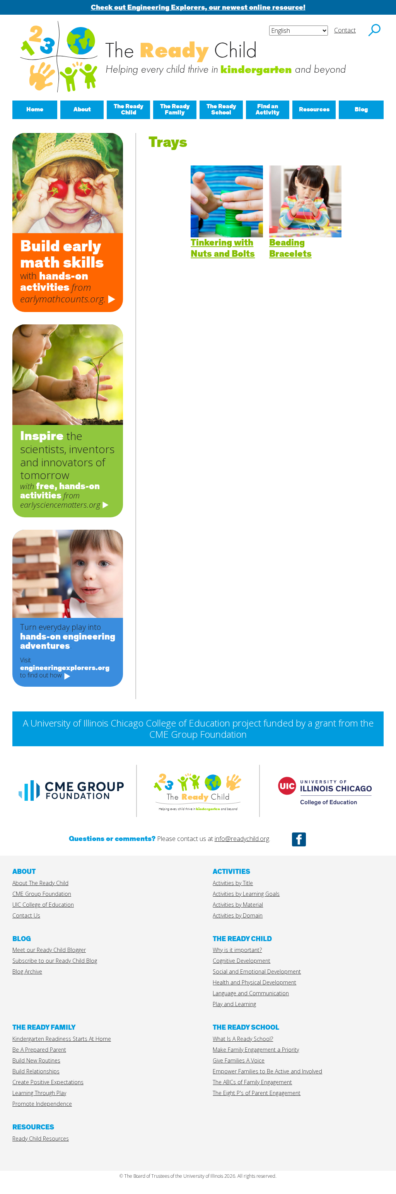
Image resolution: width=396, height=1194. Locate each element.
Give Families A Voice (239, 1060)
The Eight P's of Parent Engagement (256, 1093)
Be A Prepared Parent (39, 1049)
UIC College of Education (43, 904)
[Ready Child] (198, 782)
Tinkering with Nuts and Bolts (223, 248)
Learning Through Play (39, 1093)
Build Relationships (36, 1071)
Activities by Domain (238, 915)
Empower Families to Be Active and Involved (267, 1071)
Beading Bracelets (290, 248)
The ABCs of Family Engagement (252, 1082)
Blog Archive (27, 971)
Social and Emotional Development (257, 971)
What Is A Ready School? (243, 1038)
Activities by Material (238, 904)
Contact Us (26, 915)
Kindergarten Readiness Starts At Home (61, 1038)
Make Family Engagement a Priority (256, 1049)
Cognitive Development (241, 960)
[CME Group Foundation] (71, 804)
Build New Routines (36, 1060)
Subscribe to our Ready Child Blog (54, 960)
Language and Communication (251, 993)
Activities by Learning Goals (246, 893)
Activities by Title (233, 883)
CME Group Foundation (41, 893)
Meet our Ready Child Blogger (49, 949)
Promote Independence (42, 1103)
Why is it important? (237, 949)
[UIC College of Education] (324, 814)
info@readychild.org (242, 838)
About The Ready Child (40, 883)
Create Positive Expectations (48, 1082)
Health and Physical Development (254, 982)
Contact (345, 30)
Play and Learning (234, 1004)
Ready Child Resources (40, 1138)
